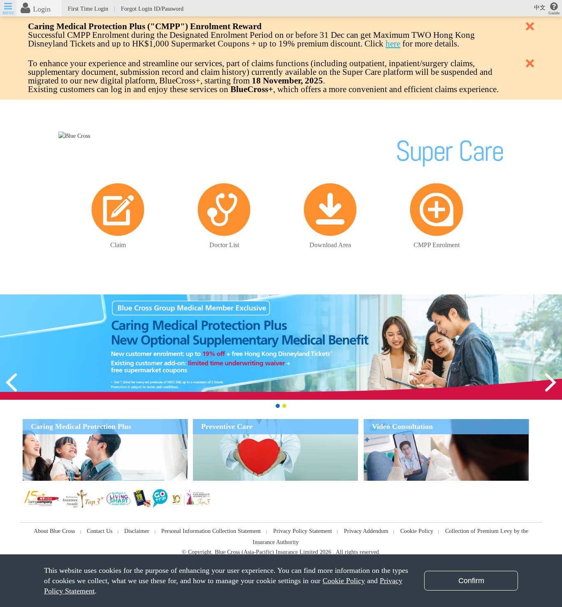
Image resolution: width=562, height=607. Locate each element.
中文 (540, 8)
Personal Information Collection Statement (211, 531)
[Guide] (554, 8)
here (393, 44)
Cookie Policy (416, 531)
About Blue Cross (54, 531)
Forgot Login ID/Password (152, 9)
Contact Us (99, 531)
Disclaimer (136, 531)
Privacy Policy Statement (302, 531)
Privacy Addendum (366, 531)
